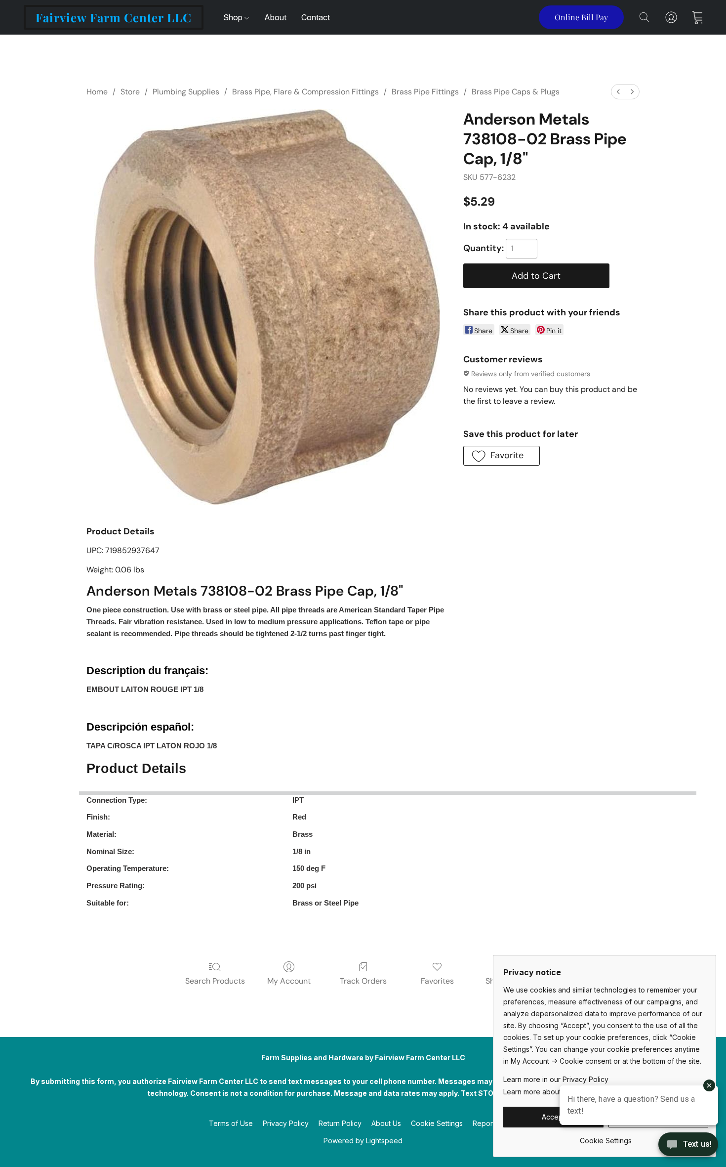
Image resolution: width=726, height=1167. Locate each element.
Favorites (437, 981)
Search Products (215, 981)
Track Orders (363, 981)
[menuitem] (618, 92)
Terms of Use (231, 1123)
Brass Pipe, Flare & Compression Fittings (305, 91)
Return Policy (340, 1123)
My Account (289, 981)
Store (130, 91)
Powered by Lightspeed (363, 1140)
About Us (386, 1123)
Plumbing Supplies (186, 91)
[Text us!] (688, 1145)
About (275, 17)
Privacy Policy (286, 1123)
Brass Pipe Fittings (425, 91)
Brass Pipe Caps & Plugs (516, 91)
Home (97, 91)
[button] (113, 17)
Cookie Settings (437, 1123)
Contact (315, 17)
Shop (233, 17)
